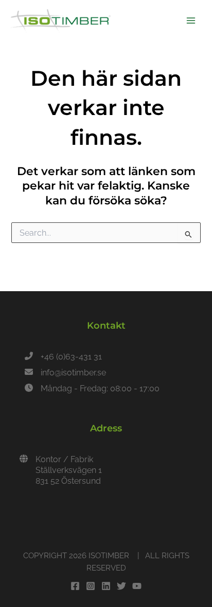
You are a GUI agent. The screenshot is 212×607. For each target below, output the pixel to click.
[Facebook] (75, 586)
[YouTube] (137, 586)
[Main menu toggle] (191, 20)
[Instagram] (90, 586)
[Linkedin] (106, 586)
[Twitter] (121, 586)
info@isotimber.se (73, 372)
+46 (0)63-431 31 (71, 357)
